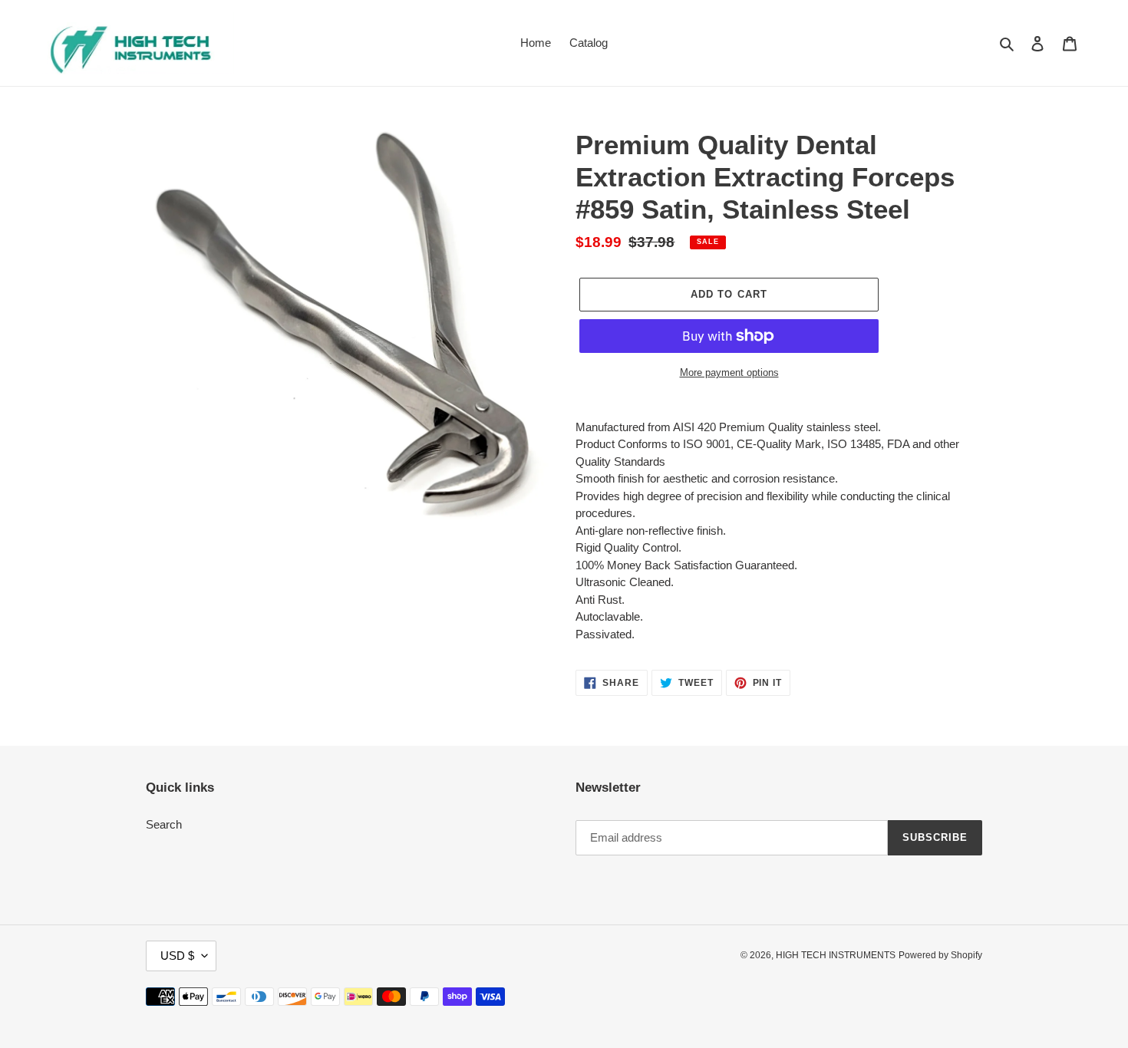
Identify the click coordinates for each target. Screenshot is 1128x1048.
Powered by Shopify (940, 955)
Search (164, 824)
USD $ (177, 955)
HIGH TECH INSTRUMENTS (835, 955)
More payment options (729, 372)
